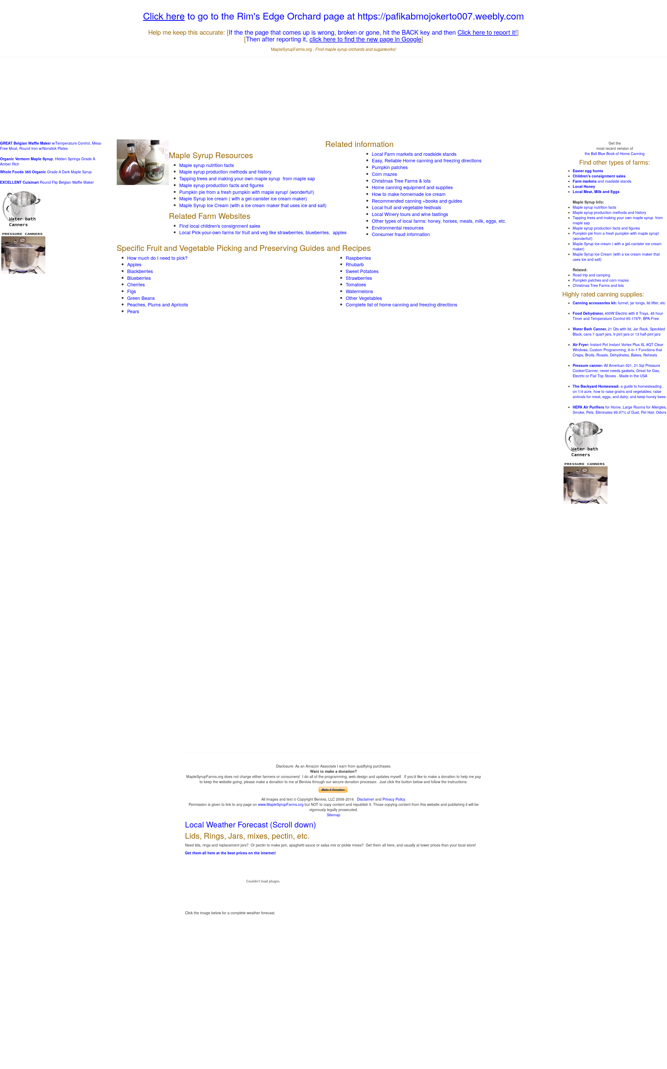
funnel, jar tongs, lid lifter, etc (619, 302)
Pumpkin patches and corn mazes (601, 280)
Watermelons (359, 291)
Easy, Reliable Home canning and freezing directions (426, 160)
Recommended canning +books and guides (417, 200)
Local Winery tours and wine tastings (410, 214)
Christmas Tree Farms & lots (401, 180)
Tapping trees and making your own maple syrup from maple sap (247, 178)
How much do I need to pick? (157, 257)
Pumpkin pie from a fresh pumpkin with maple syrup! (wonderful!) (246, 191)
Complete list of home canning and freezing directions (401, 304)
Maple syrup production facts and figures (221, 185)
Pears (133, 311)
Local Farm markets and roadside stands (414, 153)
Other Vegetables (364, 297)
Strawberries (359, 277)
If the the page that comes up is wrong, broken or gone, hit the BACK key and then (373, 31)
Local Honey (584, 186)
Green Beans (141, 297)
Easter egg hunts (588, 170)
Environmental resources (398, 227)
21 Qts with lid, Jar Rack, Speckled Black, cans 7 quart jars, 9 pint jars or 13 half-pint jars (619, 331)
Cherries (136, 284)
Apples (134, 264)
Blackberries (140, 271)
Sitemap (333, 814)
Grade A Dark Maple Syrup (46, 171)
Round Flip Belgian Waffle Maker (47, 182)
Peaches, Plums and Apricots (157, 304)
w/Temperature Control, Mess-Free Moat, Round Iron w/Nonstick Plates (51, 145)
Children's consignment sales (599, 175)
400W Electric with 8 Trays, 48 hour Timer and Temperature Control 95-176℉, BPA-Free (618, 316)
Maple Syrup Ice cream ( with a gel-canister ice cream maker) (243, 198)
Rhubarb (355, 264)
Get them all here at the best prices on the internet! (230, 852)
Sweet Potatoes (362, 271)
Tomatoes (356, 284)
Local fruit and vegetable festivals (406, 207)
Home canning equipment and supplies (412, 187)
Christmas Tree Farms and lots (598, 285)
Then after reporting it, (333, 38)
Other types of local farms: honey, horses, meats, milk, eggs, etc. (439, 220)
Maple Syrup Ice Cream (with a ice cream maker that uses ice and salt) (252, 205)
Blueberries (139, 277)
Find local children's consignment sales (219, 225)
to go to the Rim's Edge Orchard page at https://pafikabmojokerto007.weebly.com (333, 15)
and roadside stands (602, 181)
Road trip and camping (591, 274)
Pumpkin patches (390, 167)
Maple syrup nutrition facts (206, 165)
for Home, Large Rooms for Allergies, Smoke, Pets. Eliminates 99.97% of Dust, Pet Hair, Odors (620, 409)
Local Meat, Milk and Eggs (596, 191)
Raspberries (358, 257)
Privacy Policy (393, 799)
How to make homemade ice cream (409, 193)
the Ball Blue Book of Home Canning (615, 153)
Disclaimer (365, 799)
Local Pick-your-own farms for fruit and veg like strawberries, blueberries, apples (263, 232)
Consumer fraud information (401, 234)
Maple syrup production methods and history (225, 171)
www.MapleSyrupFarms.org (281, 804)
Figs (131, 291)
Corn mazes (384, 173)
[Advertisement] (333, 98)
